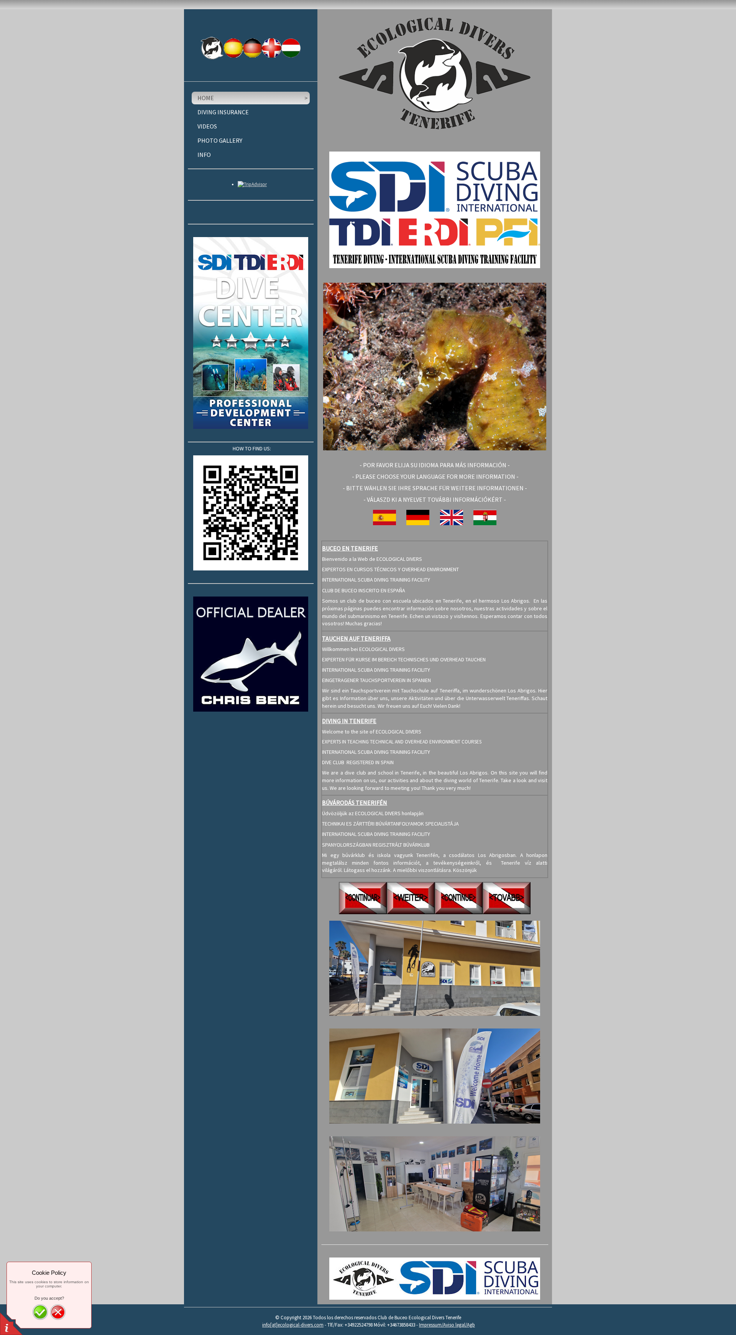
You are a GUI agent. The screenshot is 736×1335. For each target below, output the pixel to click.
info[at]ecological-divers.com (293, 1325)
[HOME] (212, 47)
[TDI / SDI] (251, 333)
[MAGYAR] (291, 48)
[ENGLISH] (271, 48)
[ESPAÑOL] (233, 48)
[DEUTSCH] (252, 48)
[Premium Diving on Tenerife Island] (434, 1279)
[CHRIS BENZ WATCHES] (251, 654)
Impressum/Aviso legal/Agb (447, 1325)
